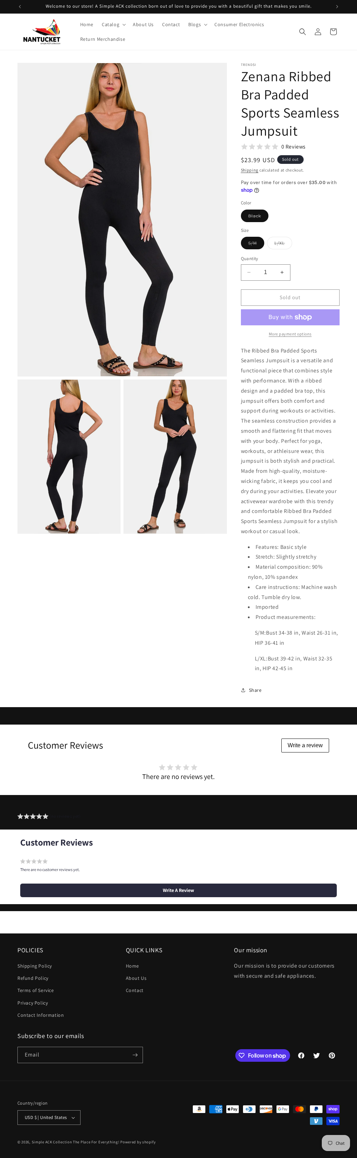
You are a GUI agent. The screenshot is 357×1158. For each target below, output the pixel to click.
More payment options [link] (290, 333)
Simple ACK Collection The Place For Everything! (76, 1142)
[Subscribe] (135, 1055)
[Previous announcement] (20, 6)
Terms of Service (35, 990)
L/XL (283, 244)
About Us (136, 978)
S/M (256, 244)
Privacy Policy (32, 1003)
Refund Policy (32, 978)
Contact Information (40, 1015)
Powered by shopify (138, 1142)
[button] (113, 24)
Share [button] (255, 690)
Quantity (249, 259)
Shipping (250, 170)
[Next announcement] (337, 6)
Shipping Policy (34, 966)
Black (258, 217)
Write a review (305, 745)
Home (132, 966)
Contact (135, 990)
